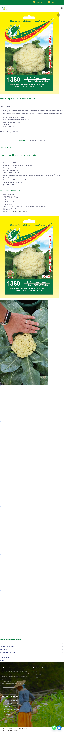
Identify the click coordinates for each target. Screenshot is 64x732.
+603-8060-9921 (41, 2)
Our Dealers (39, 680)
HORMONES (3, 655)
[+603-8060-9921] (34, 2)
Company (38, 674)
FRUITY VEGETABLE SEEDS (7, 646)
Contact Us (9, 689)
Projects (38, 683)
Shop (37, 677)
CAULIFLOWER (16, 132)
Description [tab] (23, 140)
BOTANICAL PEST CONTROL (7, 652)
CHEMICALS (7, 712)
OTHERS (2, 660)
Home (37, 671)
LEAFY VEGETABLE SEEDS (7, 643)
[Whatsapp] (54, 727)
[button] (61, 8)
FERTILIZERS (3, 649)
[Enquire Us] (49, 2)
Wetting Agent (4, 657)
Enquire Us (54, 2)
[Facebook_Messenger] (59, 727)
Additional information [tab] (37, 140)
